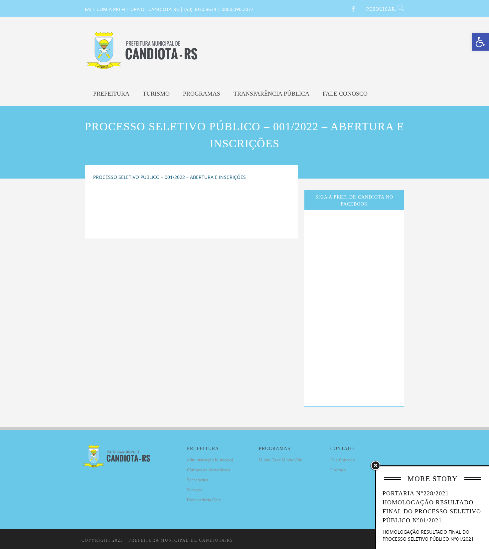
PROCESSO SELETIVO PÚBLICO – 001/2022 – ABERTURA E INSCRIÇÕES (169, 177)
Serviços (195, 490)
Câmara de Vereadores (208, 470)
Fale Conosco (345, 93)
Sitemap (338, 470)
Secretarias (197, 480)
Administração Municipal (210, 460)
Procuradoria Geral (205, 500)
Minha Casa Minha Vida (280, 460)
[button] (480, 42)
